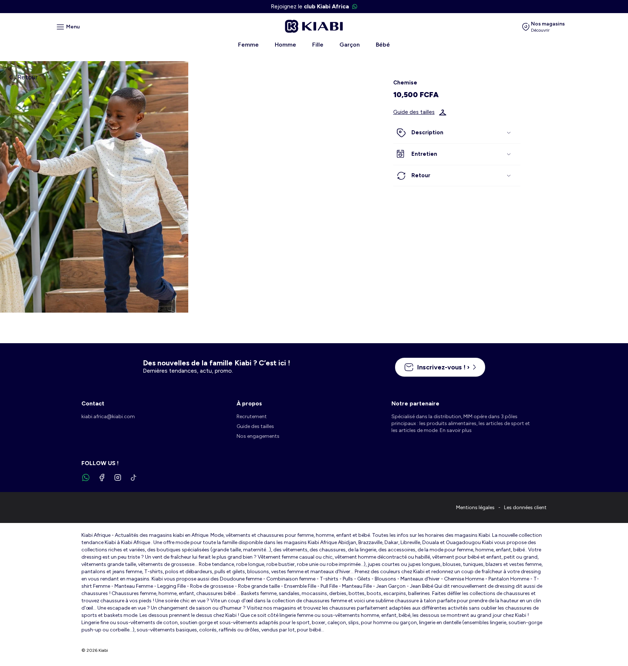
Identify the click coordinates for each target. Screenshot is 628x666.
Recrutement (252, 416)
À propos (249, 403)
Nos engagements (258, 436)
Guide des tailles (414, 112)
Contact (92, 403)
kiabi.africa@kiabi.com (108, 416)
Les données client (525, 507)
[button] (456, 133)
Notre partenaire (415, 403)
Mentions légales (475, 507)
